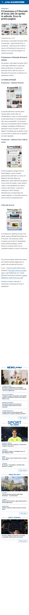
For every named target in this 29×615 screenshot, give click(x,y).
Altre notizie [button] (22, 418)
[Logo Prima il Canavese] (14, 2)
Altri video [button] (23, 513)
